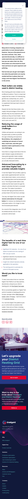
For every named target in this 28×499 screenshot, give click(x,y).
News (3, 469)
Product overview (6, 448)
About (3, 483)
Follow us (14, 408)
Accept (14, 35)
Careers (4, 486)
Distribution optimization (8, 457)
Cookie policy (5, 492)
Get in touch (14, 377)
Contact (4, 488)
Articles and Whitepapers (8, 471)
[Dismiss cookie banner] (22, 6)
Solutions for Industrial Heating (10, 462)
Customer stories (6, 474)
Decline (14, 39)
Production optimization (8, 455)
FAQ (3, 476)
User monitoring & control (9, 460)
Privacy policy (5, 490)
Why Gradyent (6, 440)
